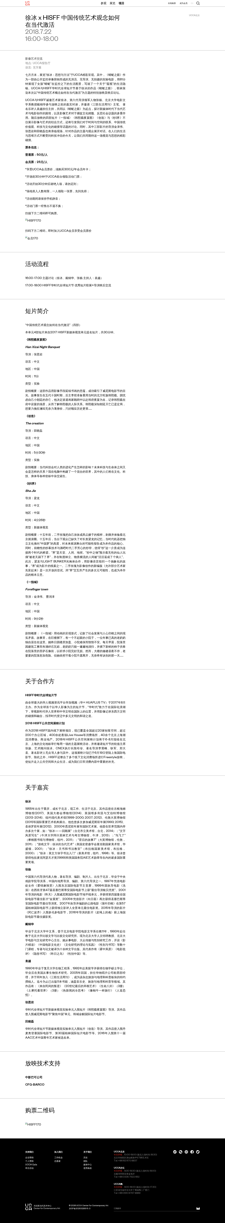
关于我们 (87, 1152)
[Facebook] (192, 1152)
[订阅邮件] (198, 1208)
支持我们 (29, 1152)
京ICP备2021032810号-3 (79, 1208)
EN (192, 3)
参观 (103, 3)
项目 (121, 3)
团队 (85, 1161)
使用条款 (87, 1168)
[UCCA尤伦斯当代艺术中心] (27, 3)
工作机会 (58, 1157)
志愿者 (57, 1161)
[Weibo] (175, 1152)
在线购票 (172, 3)
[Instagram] (186, 1152)
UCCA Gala (31, 1164)
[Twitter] (198, 1152)
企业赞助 (29, 1157)
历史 (85, 1157)
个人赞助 (29, 1161)
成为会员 (184, 3)
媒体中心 (87, 1164)
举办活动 (29, 1168)
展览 (112, 3)
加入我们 (58, 1152)
